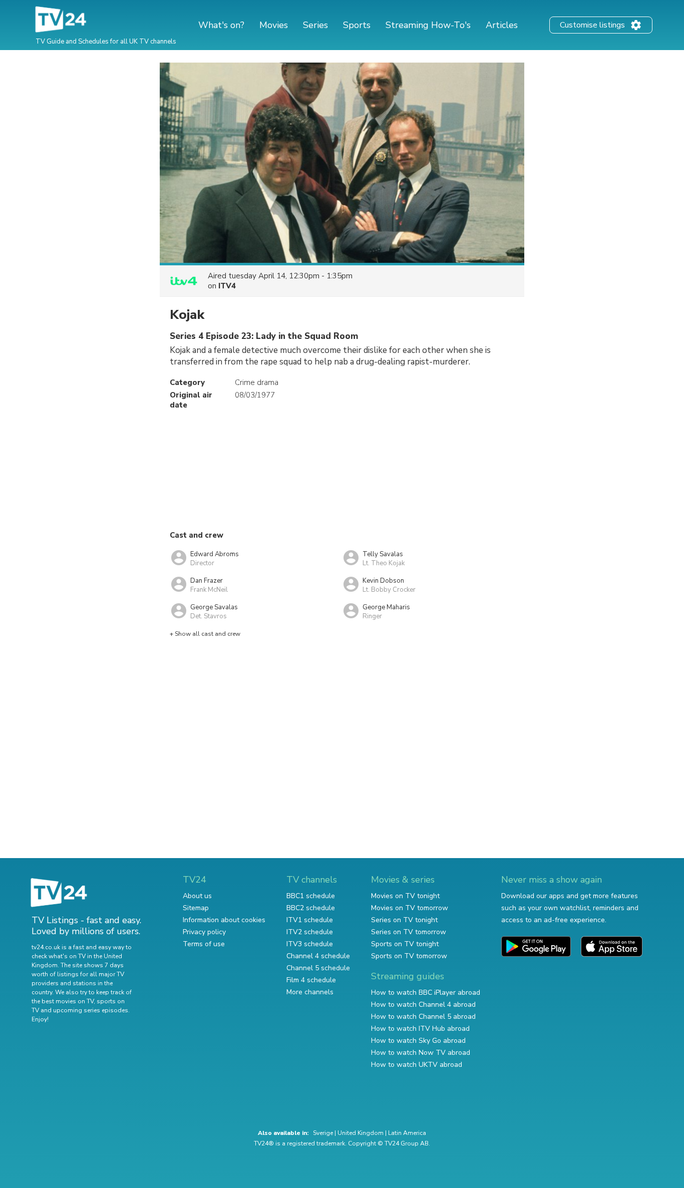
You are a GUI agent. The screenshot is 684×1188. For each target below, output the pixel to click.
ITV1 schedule (309, 920)
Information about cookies (224, 920)
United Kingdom (360, 1133)
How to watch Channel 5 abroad (423, 1016)
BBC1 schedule (310, 896)
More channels (309, 992)
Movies (273, 25)
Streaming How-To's (428, 25)
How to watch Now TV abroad (420, 1052)
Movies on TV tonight (405, 896)
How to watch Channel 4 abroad (423, 1004)
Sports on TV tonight (405, 944)
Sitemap (196, 908)
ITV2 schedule (309, 932)
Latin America (407, 1133)
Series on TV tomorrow (408, 932)
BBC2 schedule (310, 908)
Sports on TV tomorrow (409, 956)
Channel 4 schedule (318, 956)
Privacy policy (204, 932)
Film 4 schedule (311, 980)
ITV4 (227, 286)
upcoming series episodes (90, 1010)
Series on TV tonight (404, 920)
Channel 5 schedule (318, 968)
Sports (357, 25)
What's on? (221, 25)
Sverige (323, 1133)
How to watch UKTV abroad (416, 1064)
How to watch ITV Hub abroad (420, 1028)
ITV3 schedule (309, 944)
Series (315, 25)
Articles (502, 25)
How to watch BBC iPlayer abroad (425, 992)
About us (197, 896)
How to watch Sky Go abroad (418, 1040)
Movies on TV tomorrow (409, 908)
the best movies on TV (63, 1001)
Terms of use (204, 944)
